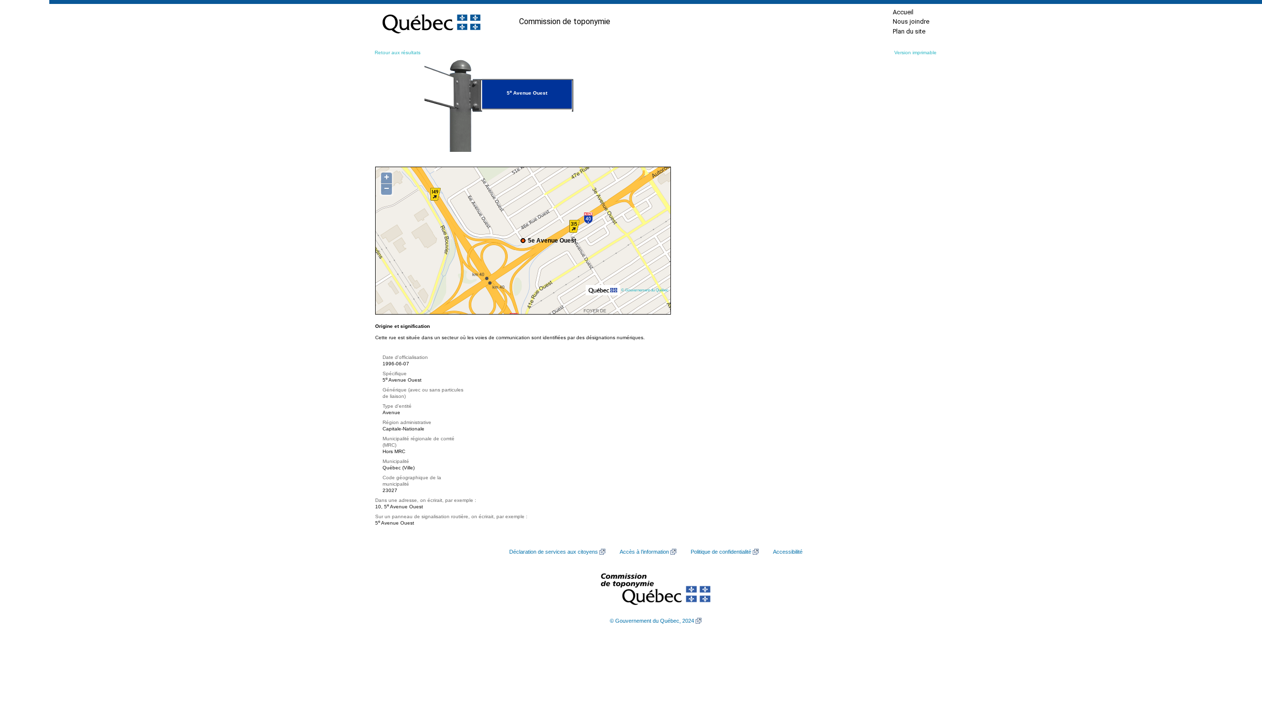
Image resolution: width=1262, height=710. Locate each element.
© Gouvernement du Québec (644, 289)
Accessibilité (788, 552)
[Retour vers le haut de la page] (1237, 656)
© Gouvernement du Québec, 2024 (652, 621)
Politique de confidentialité (721, 552)
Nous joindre (911, 21)
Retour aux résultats (398, 52)
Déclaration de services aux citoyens (553, 552)
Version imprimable (915, 52)
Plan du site (909, 31)
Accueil (903, 12)
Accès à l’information (644, 552)
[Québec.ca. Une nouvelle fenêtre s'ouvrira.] (431, 21)
